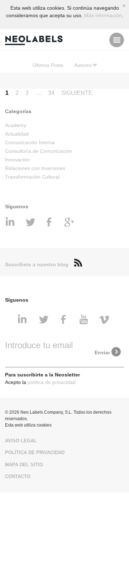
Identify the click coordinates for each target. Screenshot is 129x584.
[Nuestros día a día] (31, 222)
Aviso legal (21, 440)
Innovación (17, 159)
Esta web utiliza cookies (28, 425)
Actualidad (17, 134)
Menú (116, 40)
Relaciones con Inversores (35, 168)
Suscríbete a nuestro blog (36, 264)
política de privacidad (52, 382)
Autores (83, 65)
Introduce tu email (39, 345)
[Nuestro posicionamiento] (69, 222)
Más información (103, 15)
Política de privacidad (34, 452)
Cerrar (124, 5)
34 (51, 93)
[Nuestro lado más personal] (50, 222)
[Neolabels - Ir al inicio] (35, 39)
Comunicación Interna (30, 142)
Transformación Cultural (32, 177)
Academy (15, 125)
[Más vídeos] (105, 320)
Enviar (102, 352)
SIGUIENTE (76, 93)
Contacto (17, 476)
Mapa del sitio (24, 464)
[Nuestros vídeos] (85, 320)
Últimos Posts (48, 65)
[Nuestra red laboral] (11, 222)
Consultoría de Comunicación (38, 151)
